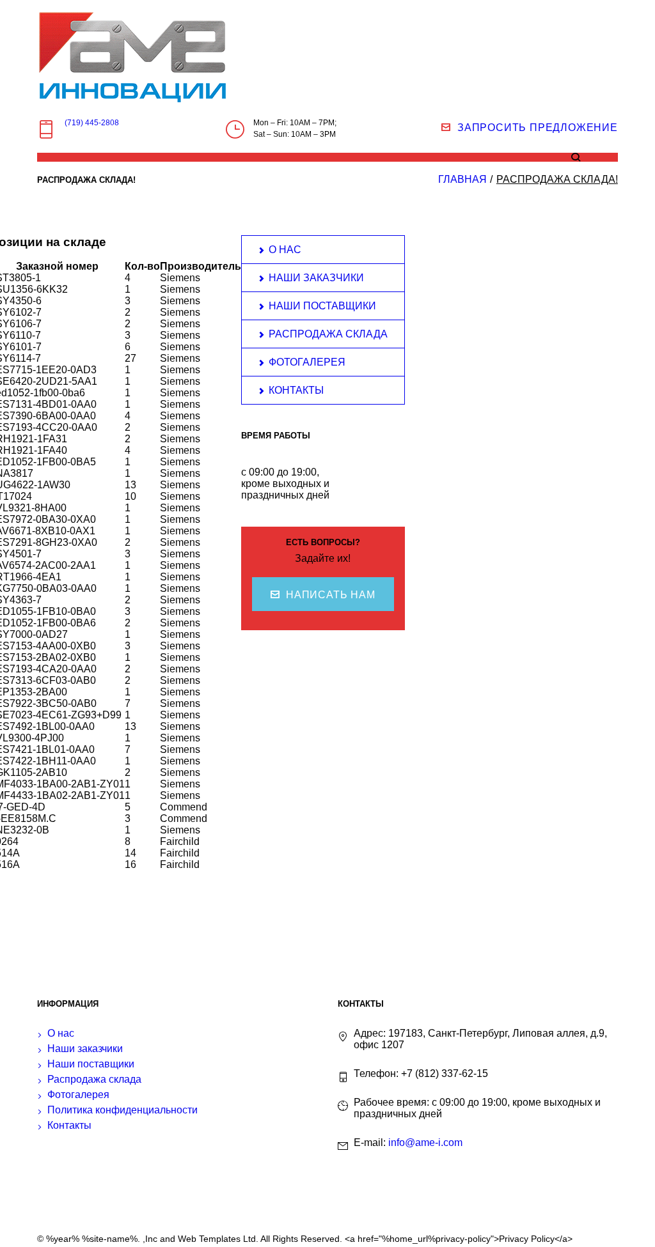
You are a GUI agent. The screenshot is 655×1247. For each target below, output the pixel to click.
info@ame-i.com (425, 1142)
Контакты (296, 390)
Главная (462, 179)
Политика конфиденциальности (122, 1109)
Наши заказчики (316, 277)
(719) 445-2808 (92, 122)
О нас (285, 249)
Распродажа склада (328, 334)
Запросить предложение (537, 127)
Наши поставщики (322, 305)
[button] (322, 594)
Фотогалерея (307, 362)
